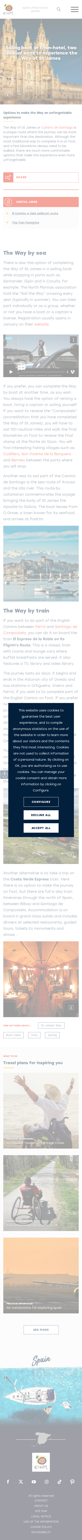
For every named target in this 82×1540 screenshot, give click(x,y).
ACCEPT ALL (41, 828)
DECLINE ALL (41, 815)
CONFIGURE (41, 802)
